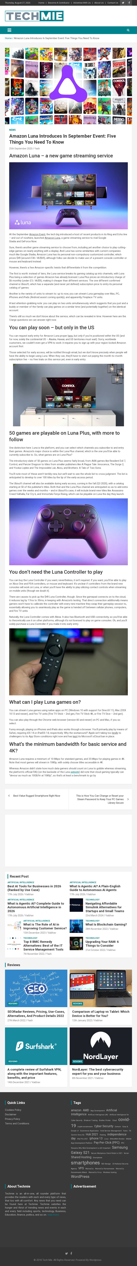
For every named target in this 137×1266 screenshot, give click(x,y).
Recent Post (19, 876)
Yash (37, 148)
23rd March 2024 (94, 915)
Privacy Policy (12, 1118)
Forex (125, 1131)
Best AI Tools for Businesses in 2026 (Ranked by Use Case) (34, 888)
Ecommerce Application (89, 1131)
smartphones (85, 1163)
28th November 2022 (97, 929)
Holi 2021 (92, 1134)
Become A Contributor (59, 3)
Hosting (103, 1135)
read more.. (53, 1214)
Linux (106, 1139)
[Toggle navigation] (9, 30)
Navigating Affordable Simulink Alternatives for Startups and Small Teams (105, 907)
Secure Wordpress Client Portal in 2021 (106, 1153)
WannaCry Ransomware (104, 1169)
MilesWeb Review (117, 1139)
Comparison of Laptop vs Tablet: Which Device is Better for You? (100, 1014)
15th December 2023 (34, 932)
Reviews (13, 965)
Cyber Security (103, 1126)
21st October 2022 (95, 950)
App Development (98, 1111)
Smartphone (97, 1158)
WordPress (80, 1176)
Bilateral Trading (91, 1120)
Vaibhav (29, 894)
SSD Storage (106, 1164)
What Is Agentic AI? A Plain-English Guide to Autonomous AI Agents (95, 888)
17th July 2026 (15, 894)
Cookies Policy (13, 1109)
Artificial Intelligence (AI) (98, 1115)
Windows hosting (110, 1172)
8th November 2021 (82, 1078)
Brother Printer (105, 1120)
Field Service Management (111, 1131)
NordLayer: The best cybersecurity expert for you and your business (97, 1072)
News (12, 130)
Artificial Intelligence (21, 882)
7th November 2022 (33, 954)
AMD (86, 1110)
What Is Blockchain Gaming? (106, 924)
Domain (118, 1127)
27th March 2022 (16, 1020)
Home (41, 3)
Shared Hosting (81, 1157)
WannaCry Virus (95, 1172)
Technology (93, 900)
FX (130, 1131)
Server (126, 1153)
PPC (122, 1143)
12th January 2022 (82, 1020)
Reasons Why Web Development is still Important (90, 1148)
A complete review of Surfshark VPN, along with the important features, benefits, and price (34, 1074)
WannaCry (89, 1169)
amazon (76, 1110)
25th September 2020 (20, 148)
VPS (81, 1168)
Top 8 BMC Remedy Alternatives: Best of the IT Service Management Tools (43, 945)
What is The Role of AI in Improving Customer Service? (45, 926)
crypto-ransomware (85, 1127)
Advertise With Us (82, 3)
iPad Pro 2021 (82, 1139)
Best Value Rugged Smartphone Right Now (36, 795)
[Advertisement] (68, 840)
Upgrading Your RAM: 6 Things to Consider (102, 943)
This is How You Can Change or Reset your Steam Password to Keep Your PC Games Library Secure (100, 799)
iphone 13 (96, 1138)
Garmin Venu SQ (77, 1135)
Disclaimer (10, 1114)
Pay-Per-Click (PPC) (107, 1142)
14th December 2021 (19, 1082)
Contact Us (112, 3)
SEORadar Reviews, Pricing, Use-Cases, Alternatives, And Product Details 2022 (36, 1014)
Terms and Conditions (17, 1123)
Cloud (114, 1120)
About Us (99, 3)
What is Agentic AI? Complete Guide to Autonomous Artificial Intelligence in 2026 (36, 907)
